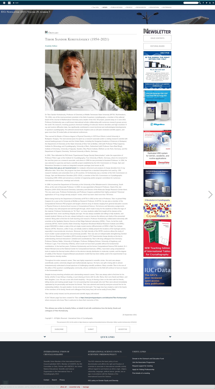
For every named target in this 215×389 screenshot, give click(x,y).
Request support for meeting (142, 366)
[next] (210, 194)
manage (86, 387)
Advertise (122, 329)
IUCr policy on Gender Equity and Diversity (103, 380)
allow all (63, 387)
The (95, 7)
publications (116, 7)
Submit (91, 329)
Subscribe (59, 329)
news (105, 7)
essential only (74, 387)
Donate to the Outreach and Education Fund (148, 358)
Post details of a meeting (141, 373)
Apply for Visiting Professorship (143, 369)
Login (16, 3)
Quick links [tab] (108, 336)
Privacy (62, 380)
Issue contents (157, 38)
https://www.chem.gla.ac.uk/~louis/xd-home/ (60, 168)
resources (141, 7)
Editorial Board (157, 46)
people (129, 7)
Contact (46, 380)
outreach (167, 7)
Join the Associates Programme (143, 362)
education (154, 7)
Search (54, 380)
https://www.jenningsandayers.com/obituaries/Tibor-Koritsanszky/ (104, 297)
